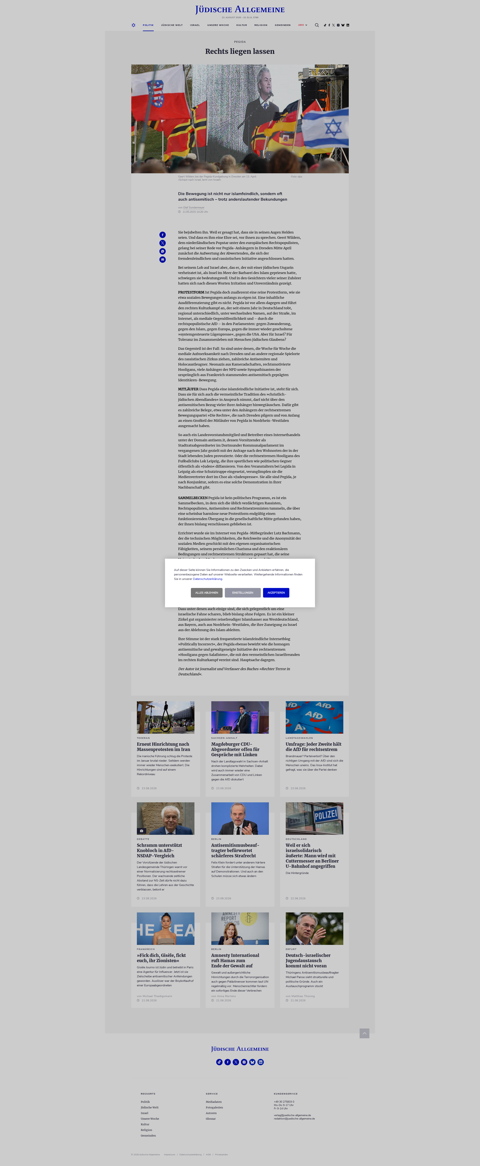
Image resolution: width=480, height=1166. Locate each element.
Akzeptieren (276, 593)
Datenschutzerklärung (207, 579)
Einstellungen (242, 593)
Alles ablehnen (206, 593)
